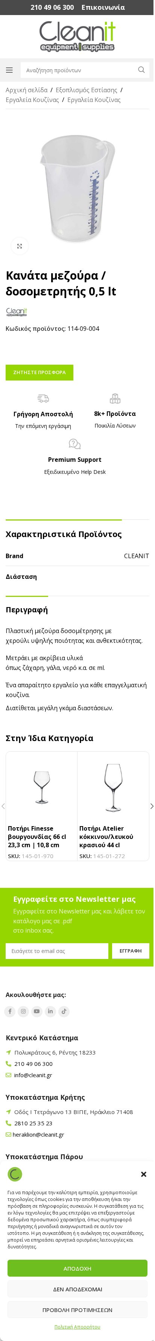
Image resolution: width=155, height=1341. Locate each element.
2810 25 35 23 (33, 1123)
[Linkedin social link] (50, 1011)
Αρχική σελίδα (26, 90)
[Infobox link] (52, 7)
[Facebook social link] (9, 1011)
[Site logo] (77, 36)
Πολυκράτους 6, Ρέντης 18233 (55, 1052)
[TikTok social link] (64, 1011)
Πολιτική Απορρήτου (77, 1327)
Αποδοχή (77, 1268)
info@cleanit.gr (32, 1075)
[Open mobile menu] (9, 70)
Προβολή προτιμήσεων (77, 1310)
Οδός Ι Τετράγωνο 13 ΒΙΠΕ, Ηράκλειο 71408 (73, 1112)
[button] (143, 1174)
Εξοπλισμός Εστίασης (86, 90)
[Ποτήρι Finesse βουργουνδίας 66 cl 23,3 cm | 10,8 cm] (41, 787)
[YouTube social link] (37, 1011)
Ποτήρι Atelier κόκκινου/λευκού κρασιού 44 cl (106, 836)
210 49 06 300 (33, 1063)
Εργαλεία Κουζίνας (32, 100)
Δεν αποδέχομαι (77, 1289)
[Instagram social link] (23, 1011)
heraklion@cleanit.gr (38, 1134)
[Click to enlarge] (19, 245)
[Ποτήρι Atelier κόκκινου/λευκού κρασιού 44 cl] (113, 787)
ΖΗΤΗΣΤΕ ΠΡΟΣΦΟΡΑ (39, 372)
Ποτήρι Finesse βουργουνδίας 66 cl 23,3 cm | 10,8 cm (37, 836)
